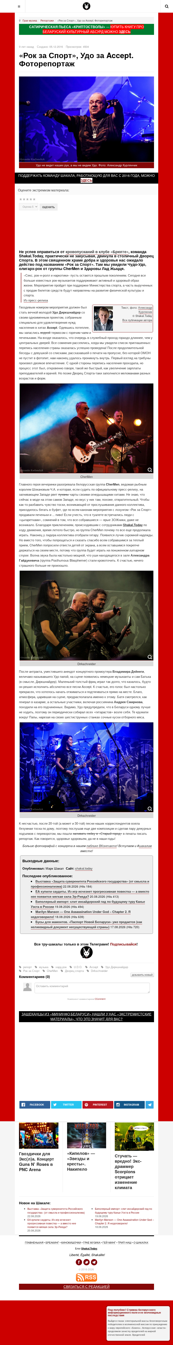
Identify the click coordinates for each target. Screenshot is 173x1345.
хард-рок (61, 967)
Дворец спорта (74, 971)
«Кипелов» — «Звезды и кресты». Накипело (81, 1161)
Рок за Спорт (31, 971)
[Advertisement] (93, 229)
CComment (100, 998)
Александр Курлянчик (145, 310)
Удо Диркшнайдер (116, 967)
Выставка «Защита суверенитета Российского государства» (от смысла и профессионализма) (56, 1210)
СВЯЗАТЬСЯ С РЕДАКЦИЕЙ (87, 1286)
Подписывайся (123, 944)
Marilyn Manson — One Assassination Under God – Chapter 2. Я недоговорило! (124, 1221)
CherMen (52, 971)
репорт (27, 967)
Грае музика (30, 20)
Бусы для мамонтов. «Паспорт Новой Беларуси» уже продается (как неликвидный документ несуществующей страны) (86, 924)
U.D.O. (78, 967)
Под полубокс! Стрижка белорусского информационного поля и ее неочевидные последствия (134, 1312)
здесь (86, 180)
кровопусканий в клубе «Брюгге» (97, 251)
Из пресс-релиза (36, 300)
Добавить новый (142, 974)
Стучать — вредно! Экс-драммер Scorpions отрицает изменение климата (128, 1171)
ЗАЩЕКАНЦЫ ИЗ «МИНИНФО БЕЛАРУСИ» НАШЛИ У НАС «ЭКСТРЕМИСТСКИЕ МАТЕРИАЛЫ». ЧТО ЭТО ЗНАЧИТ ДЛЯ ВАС (86, 1016)
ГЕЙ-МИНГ (109, 1242)
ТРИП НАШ (124, 1242)
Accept (94, 967)
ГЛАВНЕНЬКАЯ (34, 1242)
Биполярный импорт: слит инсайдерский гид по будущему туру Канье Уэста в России (123, 1210)
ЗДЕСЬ (125, 31)
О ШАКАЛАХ (141, 1242)
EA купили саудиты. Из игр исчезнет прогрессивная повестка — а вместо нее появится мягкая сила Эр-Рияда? (51, 1223)
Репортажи (47, 20)
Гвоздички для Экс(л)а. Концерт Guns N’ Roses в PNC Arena (36, 1161)
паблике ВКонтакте (101, 845)
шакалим (145, 845)
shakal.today (84, 868)
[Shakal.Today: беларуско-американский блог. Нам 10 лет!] (86, 6)
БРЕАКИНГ (52, 1242)
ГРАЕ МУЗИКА (91, 1242)
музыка (43, 967)
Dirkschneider (99, 971)
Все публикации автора (137, 320)
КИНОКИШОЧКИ (71, 1242)
